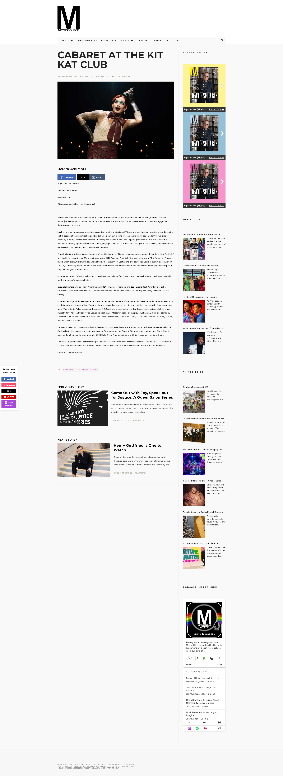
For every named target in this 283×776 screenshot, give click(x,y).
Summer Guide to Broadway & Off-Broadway (203, 418)
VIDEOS (157, 40)
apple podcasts (9, 404)
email (98, 177)
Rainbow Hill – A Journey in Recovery (200, 297)
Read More (138, 420)
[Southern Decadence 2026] (194, 402)
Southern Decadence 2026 (195, 387)
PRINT (177, 40)
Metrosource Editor (78, 77)
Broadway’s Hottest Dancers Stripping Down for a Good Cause (203, 450)
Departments (86, 40)
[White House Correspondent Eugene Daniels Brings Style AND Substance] (194, 343)
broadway (83, 370)
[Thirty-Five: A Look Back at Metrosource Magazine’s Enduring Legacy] (194, 249)
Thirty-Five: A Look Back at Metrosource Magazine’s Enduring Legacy (201, 234)
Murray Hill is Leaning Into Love (202, 678)
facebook (69, 177)
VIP (168, 40)
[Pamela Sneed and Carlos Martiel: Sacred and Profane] (194, 527)
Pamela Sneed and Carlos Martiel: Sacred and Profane (204, 512)
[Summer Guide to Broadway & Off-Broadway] (194, 433)
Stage (117, 77)
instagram (10, 385)
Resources (66, 40)
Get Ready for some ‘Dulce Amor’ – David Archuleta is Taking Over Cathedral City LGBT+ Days (204, 481)
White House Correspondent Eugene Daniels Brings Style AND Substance (203, 328)
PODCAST (143, 40)
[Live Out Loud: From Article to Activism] (194, 280)
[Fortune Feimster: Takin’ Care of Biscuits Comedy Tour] (194, 558)
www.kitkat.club (87, 204)
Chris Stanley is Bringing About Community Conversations (202, 701)
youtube (10, 397)
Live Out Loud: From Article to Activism (200, 266)
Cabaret (94, 370)
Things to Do (108, 40)
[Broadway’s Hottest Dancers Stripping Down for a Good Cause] (194, 464)
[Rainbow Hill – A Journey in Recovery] (194, 311)
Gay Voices (126, 40)
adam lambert (69, 370)
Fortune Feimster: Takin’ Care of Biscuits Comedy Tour (201, 543)
